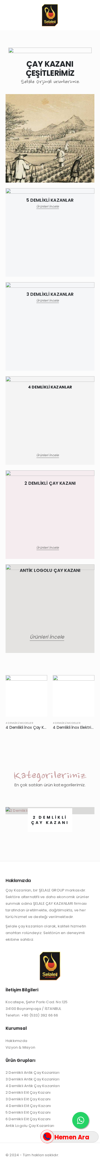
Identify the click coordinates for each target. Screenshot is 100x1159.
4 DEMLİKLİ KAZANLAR (50, 387)
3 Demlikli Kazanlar (50, 294)
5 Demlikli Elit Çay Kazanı (28, 1112)
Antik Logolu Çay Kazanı (50, 570)
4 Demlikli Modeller (19, 723)
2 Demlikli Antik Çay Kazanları (32, 1072)
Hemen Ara (71, 1137)
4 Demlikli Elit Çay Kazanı (28, 1105)
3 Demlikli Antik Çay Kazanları (32, 1079)
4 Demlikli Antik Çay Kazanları (33, 1085)
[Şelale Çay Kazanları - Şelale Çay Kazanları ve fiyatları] (50, 15)
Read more (38, 684)
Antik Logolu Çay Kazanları (30, 1125)
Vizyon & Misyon (20, 1047)
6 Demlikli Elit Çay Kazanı (28, 1119)
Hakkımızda (16, 1040)
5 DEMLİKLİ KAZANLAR (50, 200)
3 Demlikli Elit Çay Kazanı (28, 1099)
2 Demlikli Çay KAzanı (50, 483)
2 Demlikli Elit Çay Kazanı (28, 1092)
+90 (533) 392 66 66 (39, 1015)
